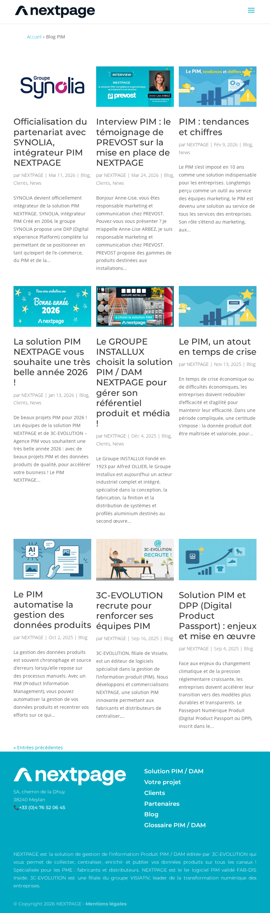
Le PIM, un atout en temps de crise (217, 346)
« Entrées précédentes (38, 747)
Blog (85, 175)
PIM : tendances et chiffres (214, 126)
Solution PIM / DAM (173, 771)
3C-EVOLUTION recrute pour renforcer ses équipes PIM (129, 611)
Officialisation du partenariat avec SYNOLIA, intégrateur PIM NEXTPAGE (50, 142)
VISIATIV (139, 878)
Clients (21, 183)
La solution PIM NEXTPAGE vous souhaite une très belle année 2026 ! (52, 362)
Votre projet (162, 782)
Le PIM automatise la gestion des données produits (52, 610)
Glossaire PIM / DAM (175, 825)
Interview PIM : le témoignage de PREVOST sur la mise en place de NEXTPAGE (133, 142)
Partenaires (161, 803)
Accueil (34, 37)
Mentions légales (106, 904)
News (35, 183)
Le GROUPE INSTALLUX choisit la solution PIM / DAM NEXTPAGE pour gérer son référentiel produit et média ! (134, 382)
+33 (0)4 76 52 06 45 (42, 807)
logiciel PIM (206, 870)
